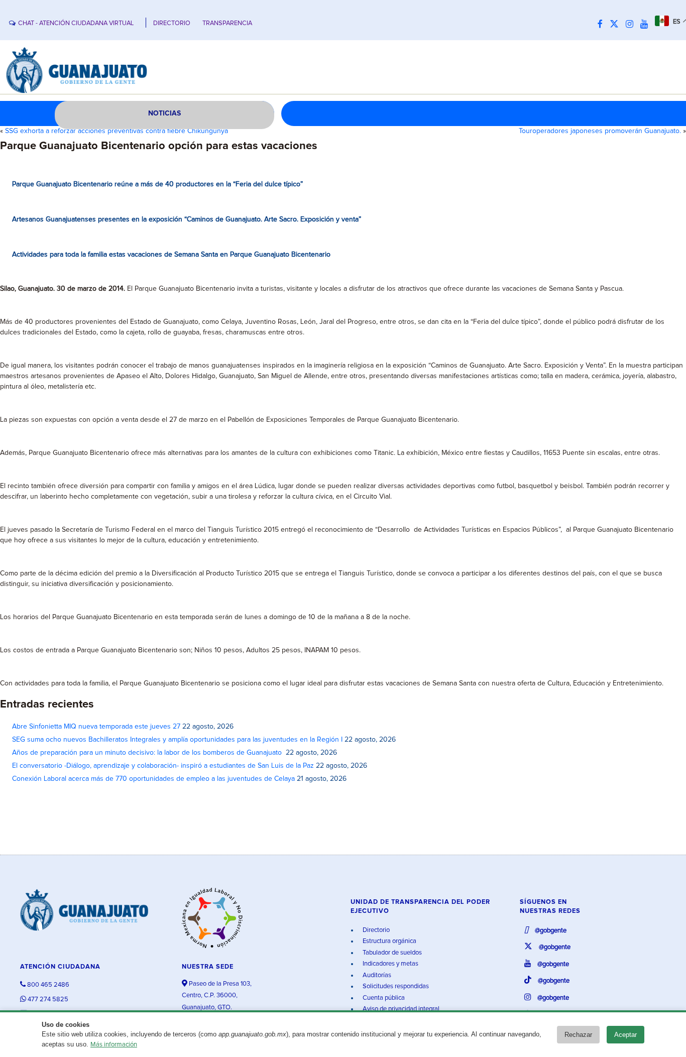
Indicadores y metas (389, 964)
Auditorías (376, 975)
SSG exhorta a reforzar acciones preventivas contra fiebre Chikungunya (116, 131)
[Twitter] (617, 24)
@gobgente (549, 930)
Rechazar (578, 1034)
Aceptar (625, 1034)
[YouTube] (646, 24)
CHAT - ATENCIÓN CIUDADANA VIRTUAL (76, 23)
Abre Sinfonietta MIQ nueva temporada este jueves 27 (96, 726)
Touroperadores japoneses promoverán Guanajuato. (600, 131)
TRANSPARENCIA (227, 23)
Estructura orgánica (388, 941)
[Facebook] (603, 24)
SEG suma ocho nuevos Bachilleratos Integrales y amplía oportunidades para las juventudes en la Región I (177, 739)
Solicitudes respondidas (395, 986)
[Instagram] (632, 24)
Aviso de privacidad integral (400, 1009)
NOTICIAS (164, 113)
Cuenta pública (383, 998)
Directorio (375, 930)
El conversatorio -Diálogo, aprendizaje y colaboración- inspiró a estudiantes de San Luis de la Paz (163, 765)
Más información (113, 1044)
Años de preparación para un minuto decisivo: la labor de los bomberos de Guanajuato (148, 752)
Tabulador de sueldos (391, 953)
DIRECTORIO (171, 23)
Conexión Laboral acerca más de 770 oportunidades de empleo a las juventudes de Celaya (153, 778)
